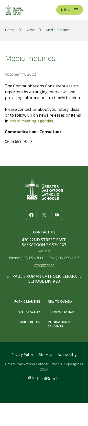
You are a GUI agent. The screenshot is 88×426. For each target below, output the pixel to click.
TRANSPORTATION (61, 312)
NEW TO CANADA (60, 301)
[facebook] (31, 215)
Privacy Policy (22, 354)
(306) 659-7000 (32, 258)
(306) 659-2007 (67, 258)
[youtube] (57, 215)
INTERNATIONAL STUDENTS (59, 324)
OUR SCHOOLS (30, 322)
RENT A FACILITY (29, 312)
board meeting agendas (31, 121)
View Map (44, 251)
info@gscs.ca (44, 265)
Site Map (45, 354)
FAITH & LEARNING (27, 301)
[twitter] (44, 215)
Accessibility (67, 354)
